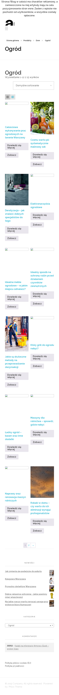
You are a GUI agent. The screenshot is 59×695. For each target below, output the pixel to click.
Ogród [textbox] (28, 625)
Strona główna (12, 41)
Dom (38, 41)
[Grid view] (7, 97)
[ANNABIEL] (10, 22)
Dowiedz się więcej (14, 146)
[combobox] (29, 625)
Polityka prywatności (14, 666)
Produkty (27, 41)
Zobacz (11, 155)
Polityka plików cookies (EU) (18, 663)
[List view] (12, 97)
